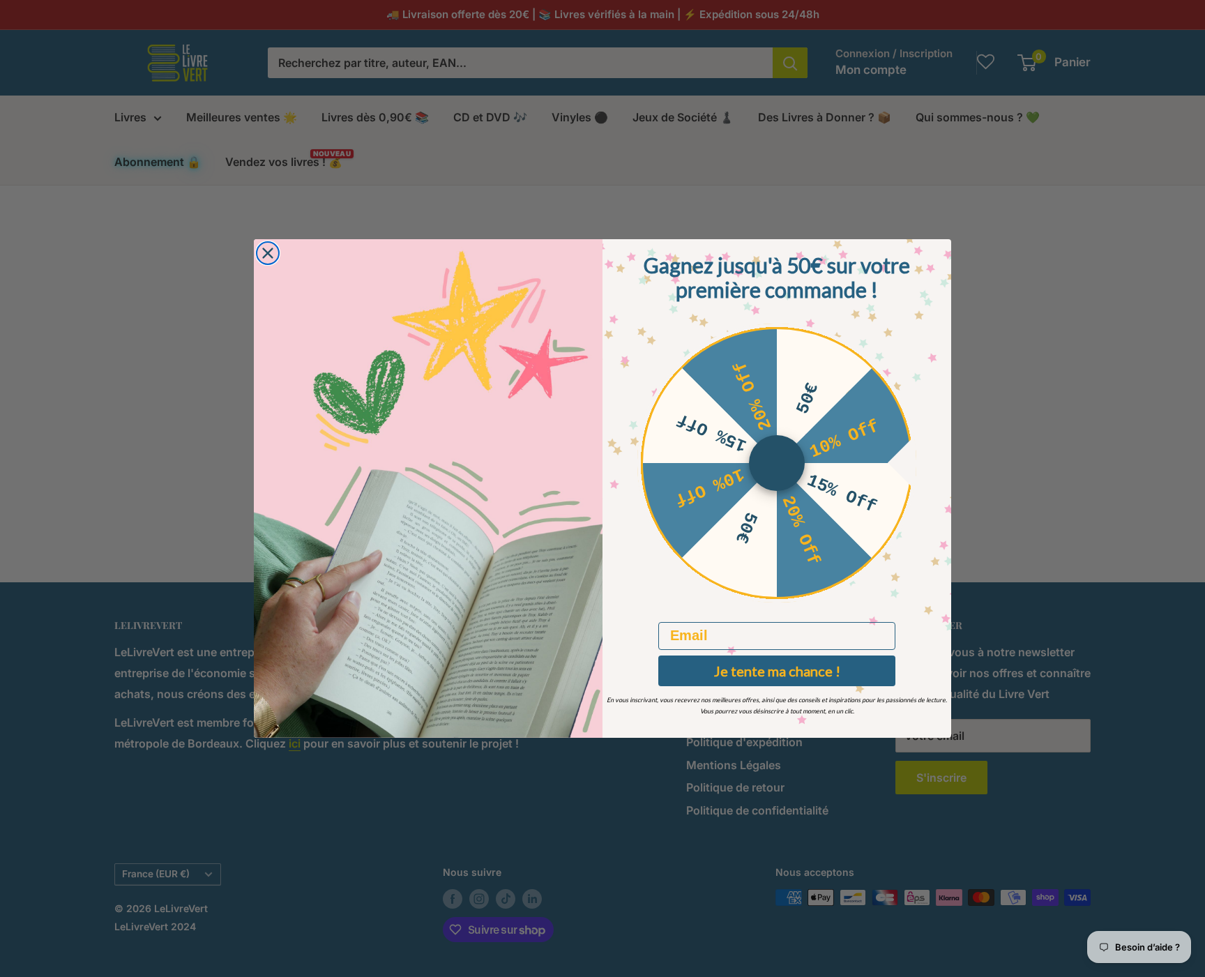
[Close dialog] (268, 253)
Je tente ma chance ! (777, 670)
